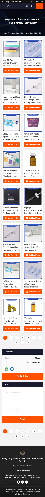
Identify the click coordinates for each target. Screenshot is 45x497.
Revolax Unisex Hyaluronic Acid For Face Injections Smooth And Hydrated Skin (33, 250)
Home (4, 33)
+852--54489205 (36, 2)
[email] (11, 369)
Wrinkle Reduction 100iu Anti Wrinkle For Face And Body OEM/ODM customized (10, 213)
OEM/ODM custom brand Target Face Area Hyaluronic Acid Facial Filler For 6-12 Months (32, 102)
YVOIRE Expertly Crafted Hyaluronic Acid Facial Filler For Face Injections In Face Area (11, 65)
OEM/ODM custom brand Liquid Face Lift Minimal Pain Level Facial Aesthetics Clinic (33, 323)
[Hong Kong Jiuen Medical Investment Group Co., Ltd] (11, 6)
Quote (39, 6)
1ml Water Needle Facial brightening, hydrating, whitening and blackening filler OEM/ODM (11, 250)
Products (11, 33)
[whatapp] (6, 369)
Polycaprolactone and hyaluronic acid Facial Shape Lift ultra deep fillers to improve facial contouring (33, 213)
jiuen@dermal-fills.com (12, 2)
